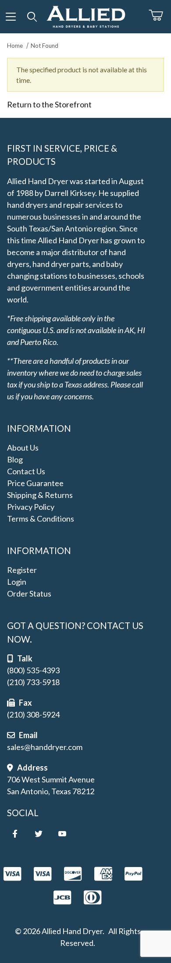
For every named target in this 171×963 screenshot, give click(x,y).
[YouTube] (62, 834)
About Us (23, 447)
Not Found (44, 45)
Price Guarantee (35, 483)
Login (16, 581)
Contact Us (26, 471)
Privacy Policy (30, 507)
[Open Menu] (10, 16)
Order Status (29, 593)
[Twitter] (38, 834)
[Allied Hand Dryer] (85, 15)
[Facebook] (15, 834)
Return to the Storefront (49, 104)
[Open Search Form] (32, 16)
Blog (15, 459)
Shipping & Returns (40, 495)
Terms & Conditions (40, 518)
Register (22, 570)
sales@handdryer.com (44, 747)
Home (15, 45)
